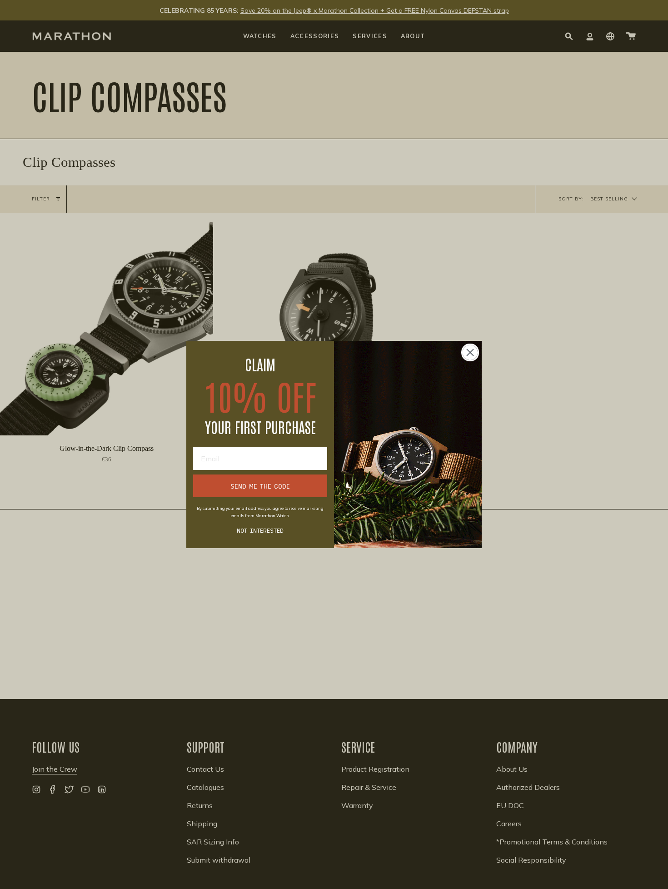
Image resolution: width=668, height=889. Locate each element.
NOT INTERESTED (260, 529)
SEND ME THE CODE (260, 485)
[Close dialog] (470, 352)
